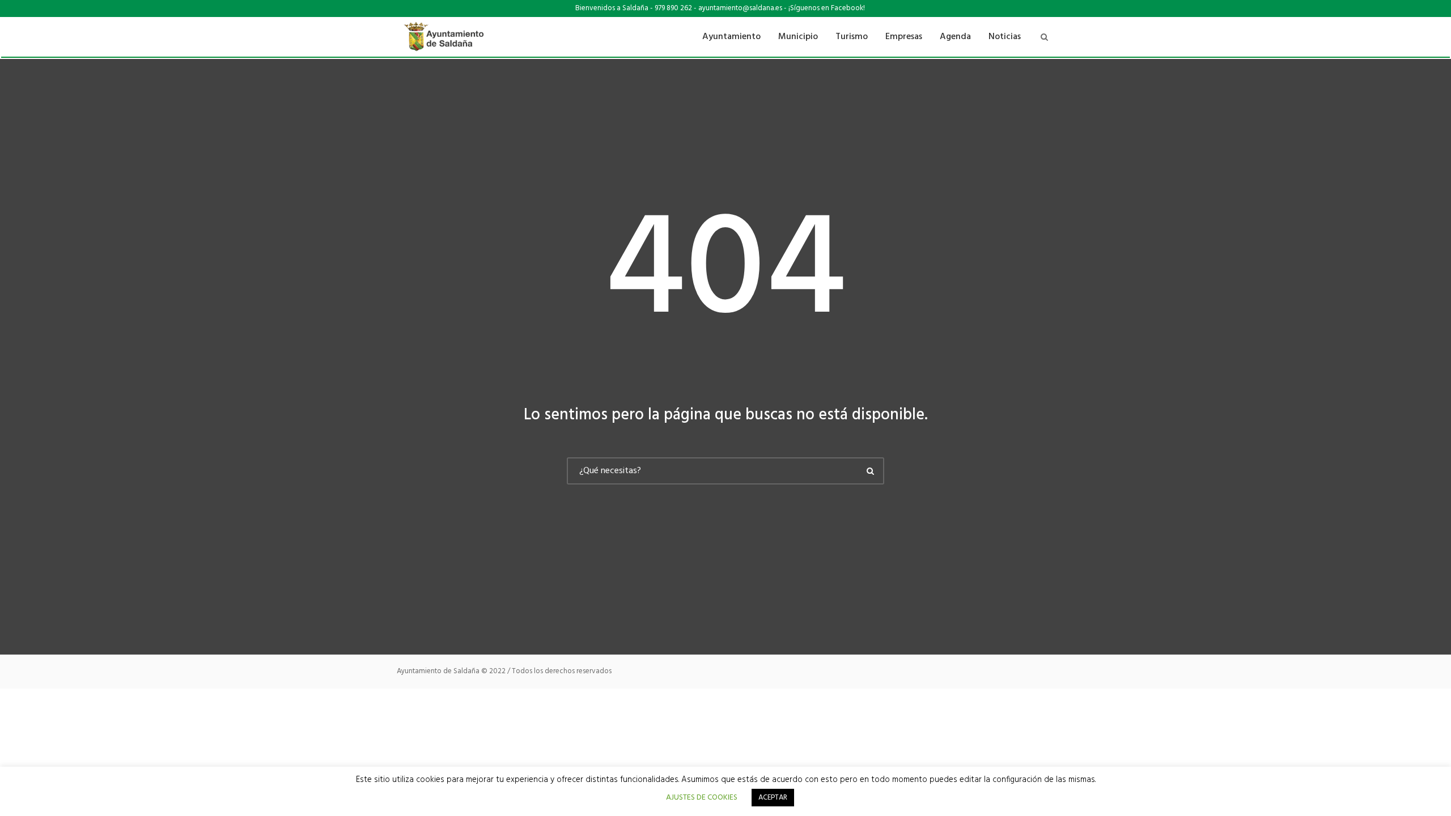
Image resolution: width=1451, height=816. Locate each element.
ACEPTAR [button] (772, 798)
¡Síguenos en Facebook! (826, 8)
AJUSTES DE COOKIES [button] (701, 797)
